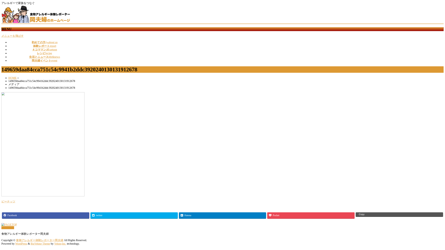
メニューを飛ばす (12, 35)
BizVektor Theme (40, 243)
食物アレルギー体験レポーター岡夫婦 (39, 240)
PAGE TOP (432, 239)
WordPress (21, 243)
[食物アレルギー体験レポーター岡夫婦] (36, 21)
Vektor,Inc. (60, 243)
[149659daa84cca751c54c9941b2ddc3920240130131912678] (42, 195)
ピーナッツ (8, 201)
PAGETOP (7, 227)
